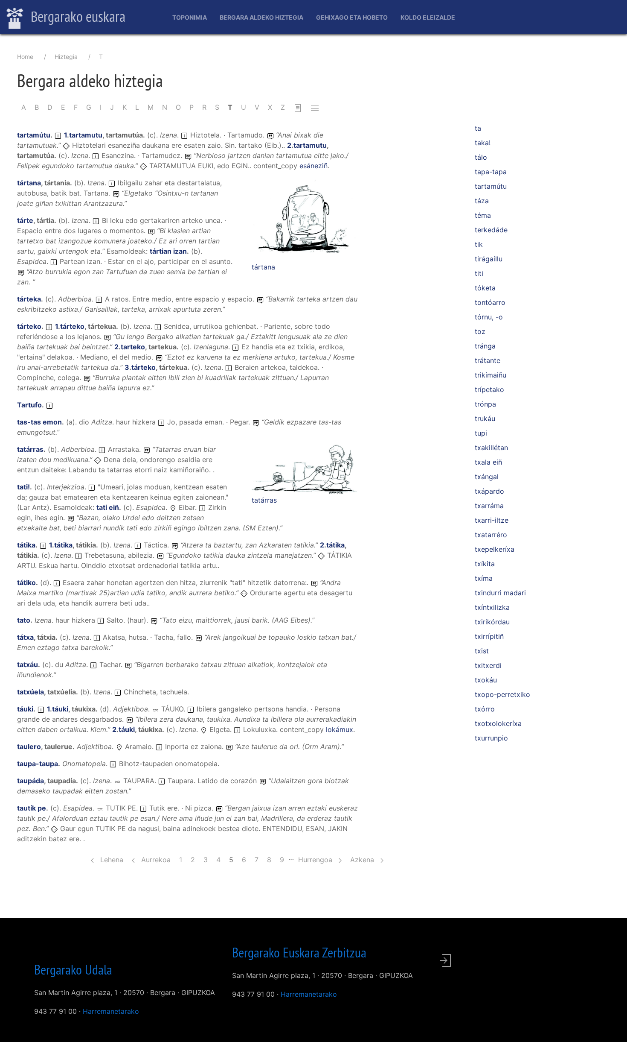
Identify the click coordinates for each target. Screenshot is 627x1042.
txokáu (486, 680)
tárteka (29, 299)
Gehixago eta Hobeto (352, 17)
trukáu (485, 418)
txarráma (489, 505)
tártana (263, 267)
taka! (483, 142)
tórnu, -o (489, 317)
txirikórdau (492, 622)
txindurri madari (500, 592)
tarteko (133, 346)
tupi (481, 433)
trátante (487, 360)
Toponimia (189, 17)
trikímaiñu (490, 375)
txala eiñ (488, 462)
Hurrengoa (316, 859)
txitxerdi (488, 665)
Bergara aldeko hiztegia (261, 17)
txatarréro (491, 534)
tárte (25, 220)
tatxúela (30, 692)
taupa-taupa (37, 763)
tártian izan (168, 251)
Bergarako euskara (76, 16)
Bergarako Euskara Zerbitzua (299, 952)
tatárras (264, 500)
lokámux (339, 729)
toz (480, 331)
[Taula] (314, 107)
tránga (485, 346)
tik (479, 244)
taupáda (30, 780)
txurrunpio (491, 738)
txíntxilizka (492, 607)
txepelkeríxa (494, 549)
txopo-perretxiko (502, 694)
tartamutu (85, 135)
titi (479, 273)
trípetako (489, 389)
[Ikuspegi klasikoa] (297, 107)
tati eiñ (107, 507)
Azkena (363, 859)
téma (483, 215)
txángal (487, 476)
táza (482, 200)
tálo (481, 157)
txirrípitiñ (489, 636)
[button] (305, 219)
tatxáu (27, 664)
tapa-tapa (491, 171)
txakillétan (491, 447)
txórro (485, 709)
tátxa (25, 637)
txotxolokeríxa (498, 723)
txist (482, 651)
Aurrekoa (155, 859)
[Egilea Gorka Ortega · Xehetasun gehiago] (305, 219)
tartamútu (33, 135)
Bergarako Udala (73, 969)
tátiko (26, 582)
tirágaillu (488, 259)
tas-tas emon (39, 422)
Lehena (110, 859)
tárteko (29, 326)
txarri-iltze (491, 520)
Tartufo (29, 405)
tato (23, 620)
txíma (484, 578)
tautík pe (31, 808)
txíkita (485, 563)
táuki (25, 709)
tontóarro (490, 302)
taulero (29, 746)
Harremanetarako (111, 1011)
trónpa (485, 404)
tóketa (485, 288)
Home (25, 56)
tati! (23, 487)
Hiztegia (66, 56)
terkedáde (491, 229)
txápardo (489, 491)
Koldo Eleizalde (428, 17)
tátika (26, 545)
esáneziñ (313, 165)
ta (478, 128)
